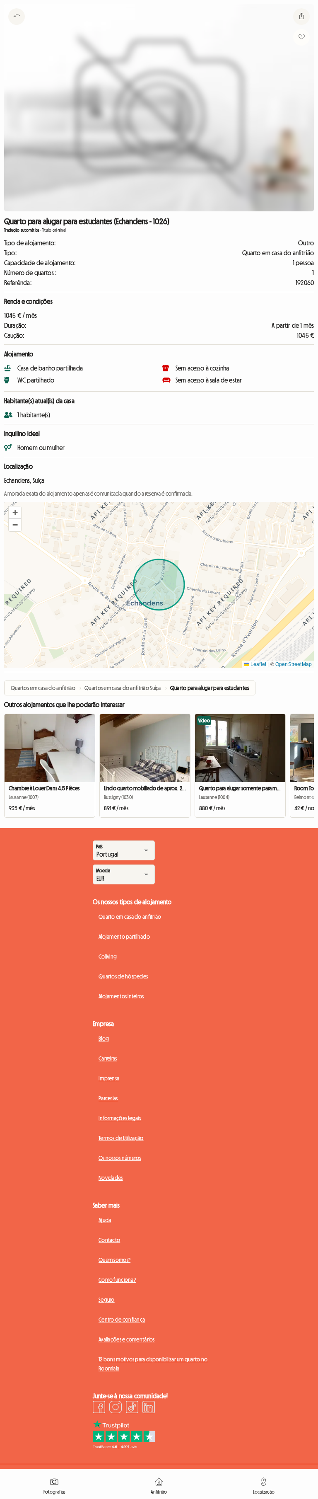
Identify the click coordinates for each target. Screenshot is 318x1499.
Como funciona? (117, 1280)
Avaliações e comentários (127, 1339)
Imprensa (109, 1078)
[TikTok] (132, 1408)
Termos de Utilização (121, 1138)
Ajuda (105, 1220)
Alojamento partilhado (124, 937)
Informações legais (120, 1118)
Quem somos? (114, 1260)
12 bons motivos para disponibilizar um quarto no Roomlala (153, 1363)
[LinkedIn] (148, 1408)
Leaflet (257, 663)
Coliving (108, 956)
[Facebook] (99, 1408)
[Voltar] (16, 27)
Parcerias (108, 1098)
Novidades (111, 1178)
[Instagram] (115, 1408)
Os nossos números (120, 1158)
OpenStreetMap (293, 663)
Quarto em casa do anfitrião (130, 917)
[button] (15, 512)
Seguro (107, 1300)
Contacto (109, 1240)
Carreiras (108, 1058)
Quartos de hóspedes (123, 976)
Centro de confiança (122, 1319)
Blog (104, 1038)
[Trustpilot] (124, 1446)
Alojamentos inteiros (121, 996)
